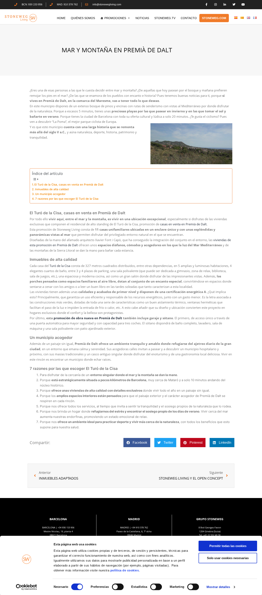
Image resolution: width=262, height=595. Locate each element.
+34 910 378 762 (139, 527)
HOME (61, 18)
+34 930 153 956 (66, 527)
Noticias (142, 18)
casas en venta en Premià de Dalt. (183, 224)
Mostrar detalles (218, 587)
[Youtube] (243, 4)
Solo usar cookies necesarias (228, 558)
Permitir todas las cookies (227, 546)
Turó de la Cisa (60, 266)
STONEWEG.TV (164, 18)
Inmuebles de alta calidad (52, 189)
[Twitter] (233, 4)
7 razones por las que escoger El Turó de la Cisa (66, 198)
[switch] (118, 587)
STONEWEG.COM (214, 18)
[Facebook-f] (206, 4)
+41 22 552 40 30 (211, 535)
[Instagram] (215, 4)
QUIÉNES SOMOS (83, 18)
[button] (136, 442)
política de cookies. (125, 570)
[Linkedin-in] (224, 4)
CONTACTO (189, 18)
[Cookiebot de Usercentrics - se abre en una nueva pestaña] (26, 587)
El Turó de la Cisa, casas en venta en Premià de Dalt (68, 184)
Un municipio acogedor (50, 194)
